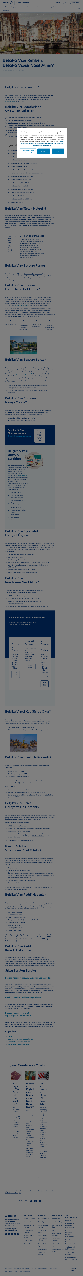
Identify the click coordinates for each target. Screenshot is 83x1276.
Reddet (43, 151)
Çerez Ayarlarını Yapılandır (28, 151)
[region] (42, 143)
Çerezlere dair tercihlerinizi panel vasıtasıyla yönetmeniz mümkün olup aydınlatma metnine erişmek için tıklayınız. (42, 143)
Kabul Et (58, 151)
